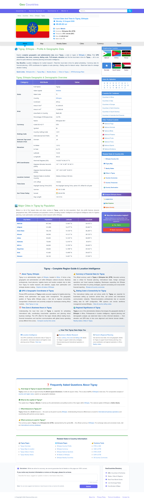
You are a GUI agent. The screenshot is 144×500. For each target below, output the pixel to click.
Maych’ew (20, 249)
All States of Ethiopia (63, 455)
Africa (31, 16)
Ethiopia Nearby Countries (65, 458)
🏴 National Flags (107, 124)
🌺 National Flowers (108, 134)
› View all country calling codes (101, 304)
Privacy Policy (101, 497)
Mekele (63, 29)
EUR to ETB (97, 455)
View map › (38, 342)
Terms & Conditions (114, 497)
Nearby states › (97, 344)
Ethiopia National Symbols (65, 452)
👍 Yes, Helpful (116, 225)
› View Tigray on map (31, 304)
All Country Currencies (100, 458)
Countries (20, 11)
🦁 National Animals (108, 127)
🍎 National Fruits (108, 138)
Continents (52, 11)
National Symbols (36, 11)
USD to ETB (97, 449)
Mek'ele (19, 223)
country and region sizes (26, 394)
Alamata (20, 242)
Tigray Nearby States (27, 455)
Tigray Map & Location (27, 449)
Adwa (19, 238)
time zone (70, 338)
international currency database (31, 425)
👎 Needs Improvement (116, 230)
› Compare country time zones (46, 321)
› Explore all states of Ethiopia (45, 287)
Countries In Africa (108, 97)
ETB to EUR (97, 452)
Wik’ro (19, 245)
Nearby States (51, 72)
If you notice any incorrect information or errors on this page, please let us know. (44, 472)
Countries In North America (110, 108)
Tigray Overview (25, 446)
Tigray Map (41, 72)
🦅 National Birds (107, 131)
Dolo (18, 252)
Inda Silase (20, 231)
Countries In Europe (108, 104)
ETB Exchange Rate (77, 72)
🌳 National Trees (108, 142)
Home (19, 16)
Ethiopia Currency (62, 449)
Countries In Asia (107, 101)
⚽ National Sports (108, 145)
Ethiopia (37, 16)
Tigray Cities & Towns (27, 452)
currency (64, 338)
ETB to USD (97, 446)
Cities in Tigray (64, 72)
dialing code (79, 338)
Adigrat (19, 227)
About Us (92, 497)
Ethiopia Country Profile (64, 446)
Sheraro (19, 256)
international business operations (108, 412)
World (64, 11)
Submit (88, 486)
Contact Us (125, 497)
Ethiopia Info (30, 72)
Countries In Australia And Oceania (113, 115)
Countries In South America (111, 112)
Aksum (19, 234)
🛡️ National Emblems (109, 149)
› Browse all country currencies (94, 287)
